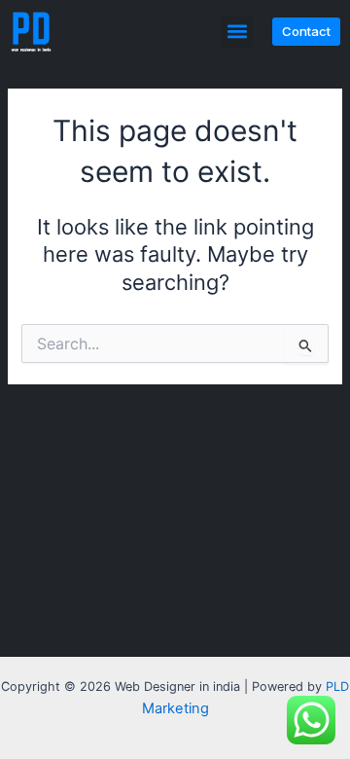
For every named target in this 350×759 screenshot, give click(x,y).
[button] (237, 32)
